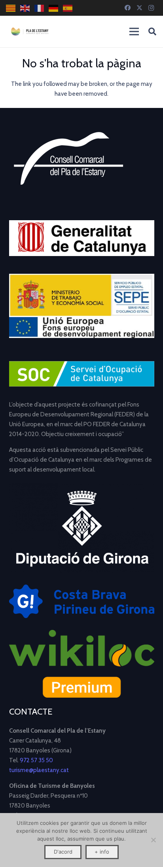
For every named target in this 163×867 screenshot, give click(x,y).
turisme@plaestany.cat (39, 770)
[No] (153, 840)
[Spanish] (68, 8)
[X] (139, 8)
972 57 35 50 (36, 760)
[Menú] (134, 31)
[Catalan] (11, 8)
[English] (25, 8)
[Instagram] (151, 8)
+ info (102, 851)
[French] (39, 8)
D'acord (63, 851)
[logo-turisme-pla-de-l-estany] (29, 31)
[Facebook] (127, 8)
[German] (54, 8)
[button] (152, 31)
